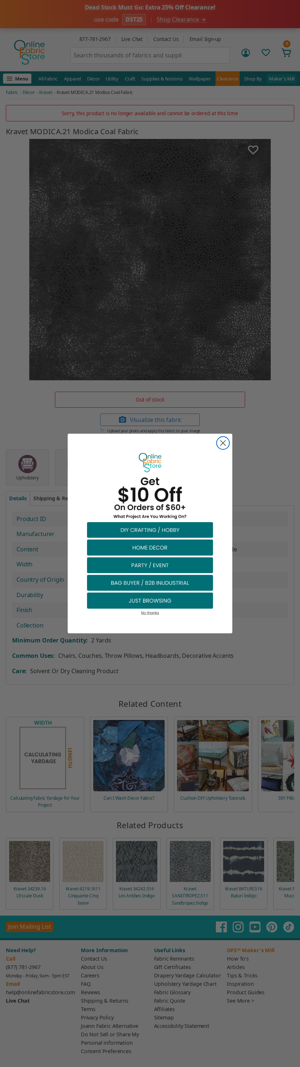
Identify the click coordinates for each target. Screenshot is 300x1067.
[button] (150, 529)
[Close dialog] (223, 443)
